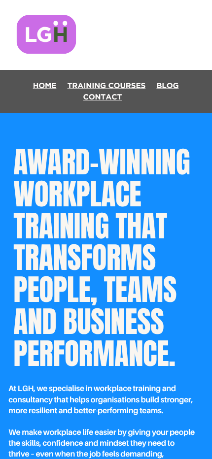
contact (102, 97)
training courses (107, 85)
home (45, 85)
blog (167, 85)
